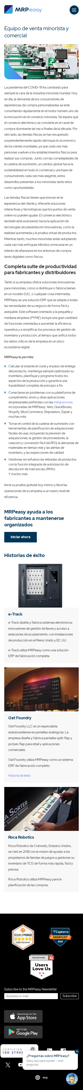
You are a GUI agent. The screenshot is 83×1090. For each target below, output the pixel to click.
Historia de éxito (19, 775)
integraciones (63, 402)
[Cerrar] (77, 1051)
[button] (50, 1060)
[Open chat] (72, 1079)
